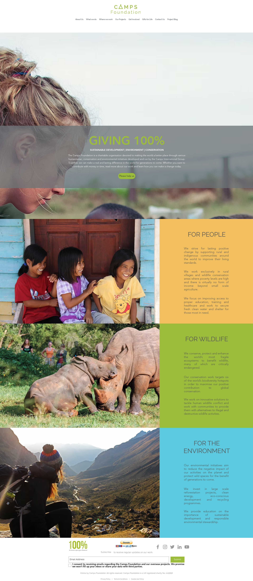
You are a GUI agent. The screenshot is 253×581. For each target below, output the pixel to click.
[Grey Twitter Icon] (172, 547)
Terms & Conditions (120, 579)
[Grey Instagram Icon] (165, 547)
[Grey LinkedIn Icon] (179, 547)
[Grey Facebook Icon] (158, 547)
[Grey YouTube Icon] (187, 547)
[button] (91, 19)
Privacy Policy (106, 579)
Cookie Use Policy (137, 579)
